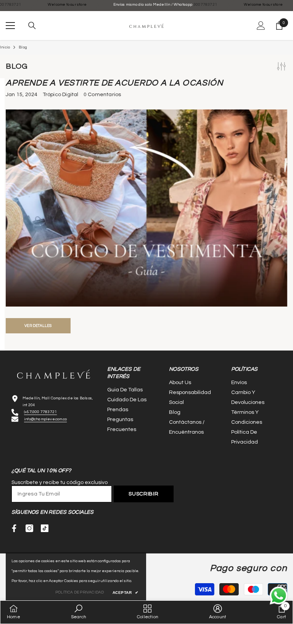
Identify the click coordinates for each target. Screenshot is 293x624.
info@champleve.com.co (45, 419)
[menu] (10, 25)
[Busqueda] (32, 25)
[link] (78, 612)
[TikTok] (44, 528)
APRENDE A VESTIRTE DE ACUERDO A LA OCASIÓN (114, 83)
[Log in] (261, 25)
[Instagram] (29, 528)
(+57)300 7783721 (40, 412)
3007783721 (186, 4)
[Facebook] (14, 528)
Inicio (5, 47)
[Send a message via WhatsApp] (278, 595)
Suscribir (143, 494)
